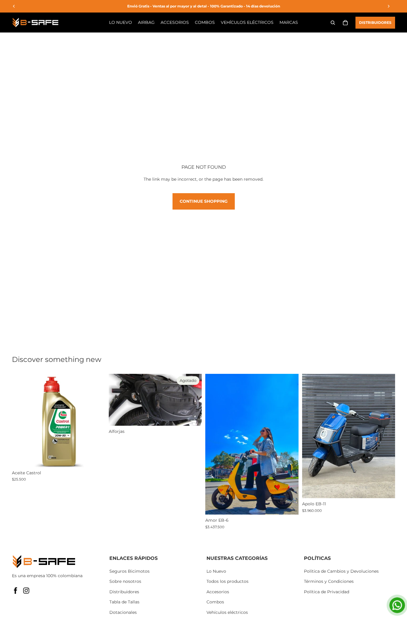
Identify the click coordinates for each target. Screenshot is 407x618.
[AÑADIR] (289, 505)
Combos (215, 602)
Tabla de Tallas (124, 602)
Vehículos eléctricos (227, 612)
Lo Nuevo (216, 571)
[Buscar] (332, 22)
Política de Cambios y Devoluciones (341, 571)
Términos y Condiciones (329, 581)
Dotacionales (123, 612)
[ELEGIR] (96, 458)
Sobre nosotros (125, 581)
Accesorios (217, 591)
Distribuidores (375, 22)
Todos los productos (227, 581)
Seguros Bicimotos (129, 571)
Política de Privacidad (326, 591)
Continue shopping (204, 201)
